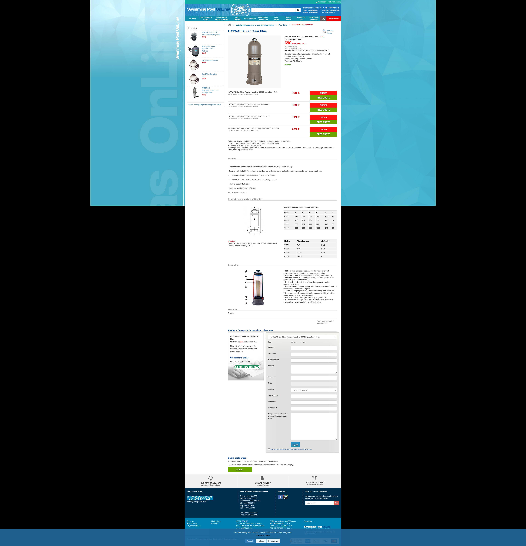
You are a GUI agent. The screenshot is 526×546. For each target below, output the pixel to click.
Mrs (295, 342)
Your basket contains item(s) (329, 2)
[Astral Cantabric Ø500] (194, 65)
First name (272, 353)
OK (336, 503)
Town (270, 383)
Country (271, 389)
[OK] (298, 10)
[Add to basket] (323, 93)
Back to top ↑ (309, 521)
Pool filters (283, 25)
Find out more (263, 535)
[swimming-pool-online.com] (217, 10)
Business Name (273, 359)
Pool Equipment (250, 18)
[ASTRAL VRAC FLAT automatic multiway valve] (194, 37)
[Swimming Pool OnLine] (229, 25)
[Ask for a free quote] (323, 97)
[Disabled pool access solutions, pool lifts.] (323, 18)
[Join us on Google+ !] (285, 497)
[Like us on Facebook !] (280, 497)
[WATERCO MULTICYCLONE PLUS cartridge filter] (194, 92)
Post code (271, 377)
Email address (273, 395)
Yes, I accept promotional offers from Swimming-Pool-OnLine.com (290, 449)
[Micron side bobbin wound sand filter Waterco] (194, 51)
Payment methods (193, 525)
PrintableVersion (330, 31)
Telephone (272, 401)
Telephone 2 (272, 408)
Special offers (334, 18)
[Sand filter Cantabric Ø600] (194, 79)
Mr (304, 342)
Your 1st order (192, 523)
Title (269, 342)
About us (190, 521)
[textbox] (314, 378)
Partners (214, 523)
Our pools (192, 18)
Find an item (216, 521)
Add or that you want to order (278, 416)
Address (271, 366)
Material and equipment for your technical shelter (255, 25)
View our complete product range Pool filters (204, 104)
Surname (271, 347)
